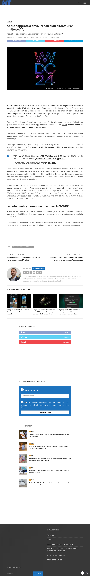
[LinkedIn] (40, 272)
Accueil (10, 34)
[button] (85, 573)
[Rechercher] (79, 2)
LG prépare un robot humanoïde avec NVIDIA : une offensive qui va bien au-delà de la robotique (44, 312)
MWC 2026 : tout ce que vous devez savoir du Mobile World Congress (63, 550)
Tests (32, 431)
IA (43, 37)
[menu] (85, 2)
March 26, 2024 (49, 162)
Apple (9, 21)
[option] (19, 304)
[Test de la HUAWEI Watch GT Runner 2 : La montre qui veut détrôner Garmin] (23, 471)
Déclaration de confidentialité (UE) (60, 544)
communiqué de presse (17, 113)
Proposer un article (54, 560)
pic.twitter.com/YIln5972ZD (50, 158)
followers (66, 332)
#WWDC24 (46, 155)
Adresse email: (32, 390)
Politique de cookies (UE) (56, 555)
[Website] (24, 272)
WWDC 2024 (55, 37)
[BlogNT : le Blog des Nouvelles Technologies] (7, 2)
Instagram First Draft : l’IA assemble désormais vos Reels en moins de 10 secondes (19, 312)
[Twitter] (31, 272)
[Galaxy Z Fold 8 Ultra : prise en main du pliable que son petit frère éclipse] (23, 434)
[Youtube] (37, 272)
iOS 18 (47, 37)
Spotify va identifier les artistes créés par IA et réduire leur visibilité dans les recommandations (71, 312)
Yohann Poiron (20, 37)
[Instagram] (34, 272)
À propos (50, 535)
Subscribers (65, 342)
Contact (50, 539)
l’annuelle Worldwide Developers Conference (32, 108)
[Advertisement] (45, 10)
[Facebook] (27, 272)
